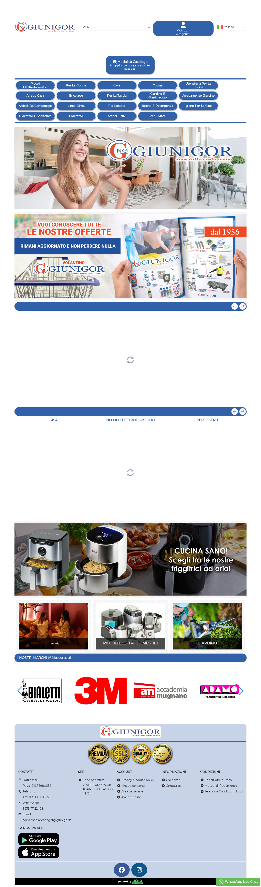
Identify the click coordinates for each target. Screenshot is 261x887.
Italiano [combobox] (228, 27)
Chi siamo (173, 780)
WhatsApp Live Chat (241, 882)
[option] (35, 85)
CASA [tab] (53, 420)
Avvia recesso (131, 797)
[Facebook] (122, 870)
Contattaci (173, 786)
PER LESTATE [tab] (208, 420)
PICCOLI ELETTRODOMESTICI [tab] (130, 420)
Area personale (132, 791)
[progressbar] (130, 359)
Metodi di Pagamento (221, 786)
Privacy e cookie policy (138, 780)
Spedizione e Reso (218, 780)
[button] (234, 204)
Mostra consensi (133, 786)
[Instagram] (139, 870)
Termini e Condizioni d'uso (224, 791)
